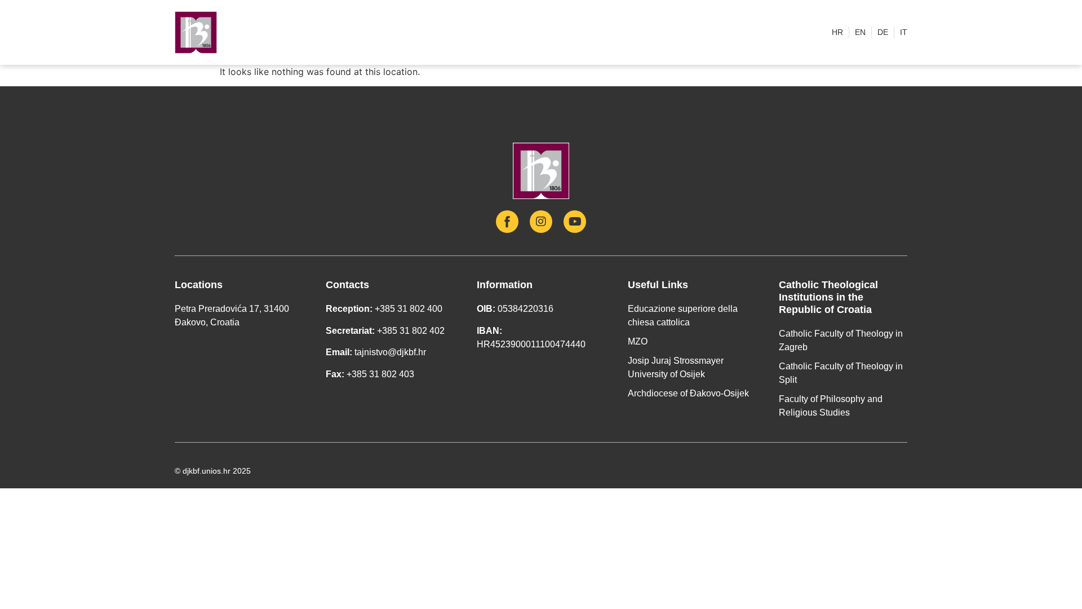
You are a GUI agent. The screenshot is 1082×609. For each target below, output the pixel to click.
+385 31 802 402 (411, 331)
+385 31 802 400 (408, 309)
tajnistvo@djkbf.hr (390, 352)
